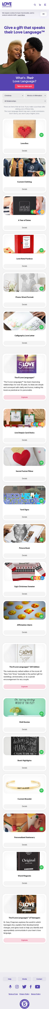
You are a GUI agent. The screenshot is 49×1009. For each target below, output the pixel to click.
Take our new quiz (24, 86)
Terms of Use (13, 994)
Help (9, 979)
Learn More (21, 15)
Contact (39, 979)
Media (24, 979)
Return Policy (36, 994)
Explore (24, 397)
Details (24, 151)
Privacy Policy (24, 994)
